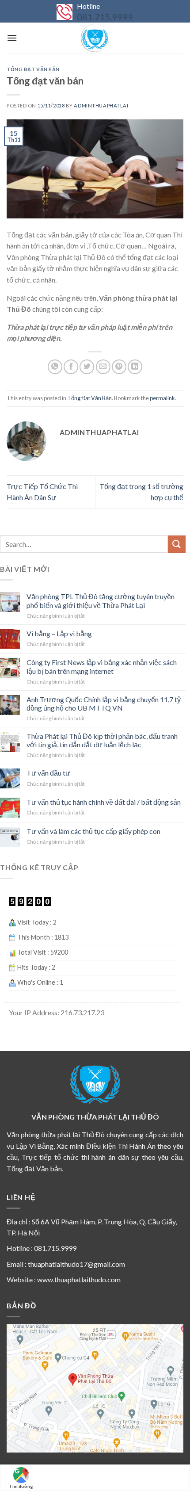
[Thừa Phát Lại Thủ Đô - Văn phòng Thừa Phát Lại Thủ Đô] (95, 38)
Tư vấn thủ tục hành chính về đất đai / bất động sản (104, 802)
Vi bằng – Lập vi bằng (59, 633)
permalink (162, 397)
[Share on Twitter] (87, 366)
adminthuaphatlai (101, 105)
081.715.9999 (105, 16)
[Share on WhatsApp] (55, 366)
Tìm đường (21, 1486)
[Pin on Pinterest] (119, 366)
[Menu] (12, 38)
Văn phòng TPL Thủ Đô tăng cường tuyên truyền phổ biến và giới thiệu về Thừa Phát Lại (101, 600)
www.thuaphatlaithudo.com (79, 1279)
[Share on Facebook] (71, 366)
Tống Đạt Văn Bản (33, 69)
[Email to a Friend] (103, 366)
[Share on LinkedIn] (135, 366)
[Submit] (177, 544)
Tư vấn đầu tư (48, 772)
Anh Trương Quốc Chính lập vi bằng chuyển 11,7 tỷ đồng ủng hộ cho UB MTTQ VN (104, 703)
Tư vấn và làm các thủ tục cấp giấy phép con (93, 831)
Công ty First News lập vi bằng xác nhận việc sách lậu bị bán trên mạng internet (102, 666)
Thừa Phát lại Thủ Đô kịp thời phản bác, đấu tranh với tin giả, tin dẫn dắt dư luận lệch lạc (102, 740)
